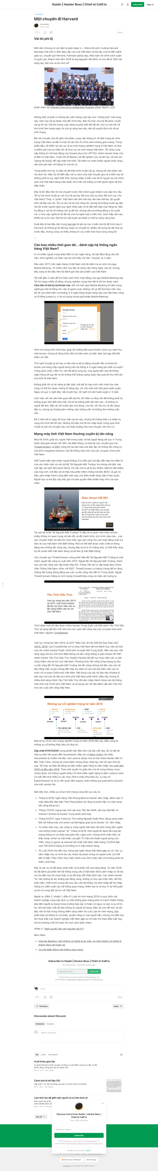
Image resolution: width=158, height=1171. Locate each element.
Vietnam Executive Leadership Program (72, 107)
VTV (112, 107)
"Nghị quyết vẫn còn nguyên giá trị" (63, 928)
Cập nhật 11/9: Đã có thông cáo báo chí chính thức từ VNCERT (60, 1084)
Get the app (91, 1159)
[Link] (31, 39)
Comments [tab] (40, 1024)
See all (39, 1116)
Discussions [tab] (53, 1055)
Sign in (150, 4)
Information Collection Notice (78, 1143)
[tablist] (44, 1023)
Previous (44, 1006)
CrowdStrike (61, 632)
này (109, 353)
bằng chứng (96, 754)
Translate (39, 14)
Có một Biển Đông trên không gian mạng (61, 949)
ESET (57, 447)
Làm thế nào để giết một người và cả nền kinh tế (61, 1097)
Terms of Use (91, 1141)
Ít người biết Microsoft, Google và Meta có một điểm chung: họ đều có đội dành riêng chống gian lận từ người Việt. (65, 1066)
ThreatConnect (42, 447)
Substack (66, 1166)
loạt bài (72, 224)
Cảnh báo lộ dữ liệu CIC (47, 1080)
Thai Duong (44, 24)
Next (116, 1006)
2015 (44, 646)
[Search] (122, 4)
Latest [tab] (43, 1055)
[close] (103, 1103)
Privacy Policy (98, 1143)
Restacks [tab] (50, 1024)
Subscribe (137, 4)
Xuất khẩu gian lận (44, 1061)
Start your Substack (72, 1159)
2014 (37, 646)
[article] (79, 1067)
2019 (97, 107)
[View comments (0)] (45, 32)
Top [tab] (37, 1055)
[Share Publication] (127, 4)
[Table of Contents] (2, 585)
